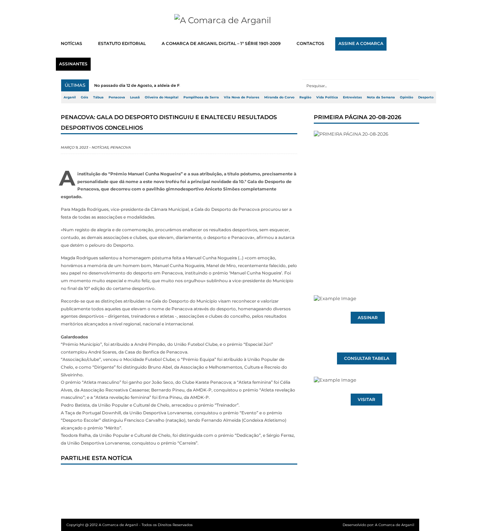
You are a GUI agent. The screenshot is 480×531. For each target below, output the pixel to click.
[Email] (211, 478)
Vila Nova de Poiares (241, 97)
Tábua (98, 97)
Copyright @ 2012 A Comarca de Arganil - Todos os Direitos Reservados (129, 525)
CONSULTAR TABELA (366, 358)
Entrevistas (352, 97)
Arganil (70, 97)
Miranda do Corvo (279, 97)
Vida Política (327, 97)
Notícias (100, 147)
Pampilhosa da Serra (201, 97)
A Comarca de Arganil (394, 525)
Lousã (135, 97)
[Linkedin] (165, 478)
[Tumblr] (142, 478)
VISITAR (366, 399)
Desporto (426, 97)
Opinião (406, 97)
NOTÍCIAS (71, 43)
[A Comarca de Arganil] (240, 20)
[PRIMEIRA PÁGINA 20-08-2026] (366, 199)
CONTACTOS (310, 43)
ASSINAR (368, 317)
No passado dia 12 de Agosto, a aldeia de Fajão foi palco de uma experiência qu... (175, 85)
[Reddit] (188, 478)
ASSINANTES (73, 63)
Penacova (117, 97)
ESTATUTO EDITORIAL (122, 43)
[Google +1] (118, 478)
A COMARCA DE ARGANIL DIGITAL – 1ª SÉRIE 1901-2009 (221, 43)
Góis (84, 97)
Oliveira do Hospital (162, 97)
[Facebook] (72, 478)
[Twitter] (95, 478)
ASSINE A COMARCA (360, 43)
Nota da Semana (381, 97)
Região (305, 97)
